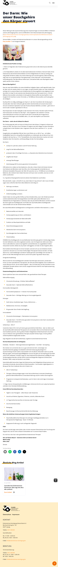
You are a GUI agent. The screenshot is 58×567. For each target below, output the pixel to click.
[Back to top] (54, 563)
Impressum (15, 514)
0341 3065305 (11, 530)
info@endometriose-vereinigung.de (16, 540)
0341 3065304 (11, 553)
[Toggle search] (50, 3)
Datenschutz (7, 514)
